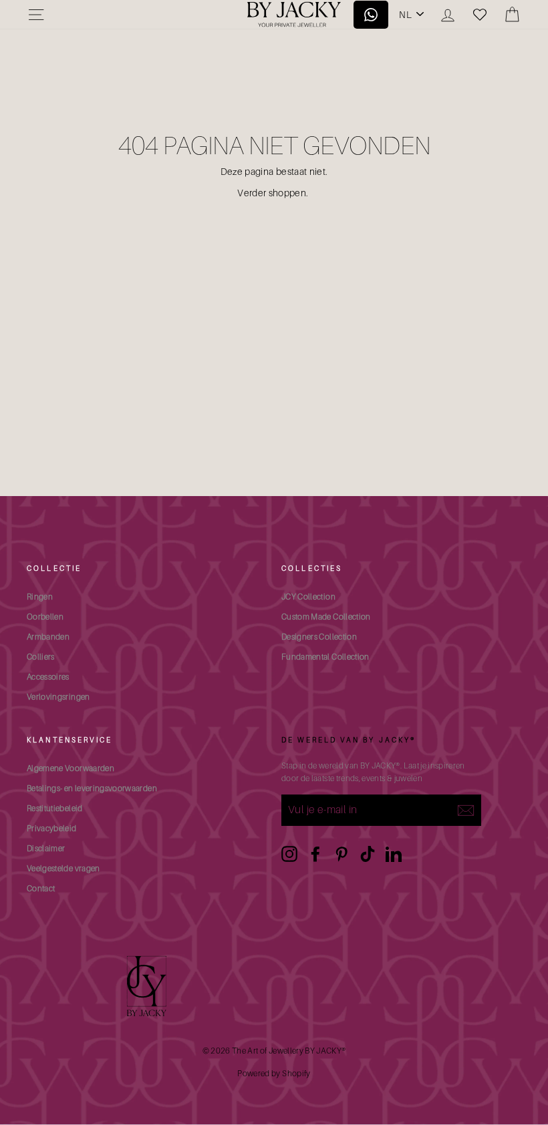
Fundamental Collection (325, 657)
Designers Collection (319, 637)
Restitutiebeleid (55, 808)
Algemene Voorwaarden (70, 768)
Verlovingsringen (58, 697)
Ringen (40, 597)
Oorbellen (45, 617)
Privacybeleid (52, 828)
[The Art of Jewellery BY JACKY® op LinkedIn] (394, 854)
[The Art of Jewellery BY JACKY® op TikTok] (368, 854)
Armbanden (48, 637)
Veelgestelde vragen (63, 868)
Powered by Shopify (273, 1073)
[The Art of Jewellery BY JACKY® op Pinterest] (341, 854)
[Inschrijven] (465, 810)
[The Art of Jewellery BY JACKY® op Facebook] (315, 854)
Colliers (41, 657)
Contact (41, 888)
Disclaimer (46, 848)
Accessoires (48, 677)
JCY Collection (308, 597)
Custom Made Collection (326, 617)
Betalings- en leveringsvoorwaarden (92, 788)
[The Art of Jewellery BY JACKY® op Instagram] (289, 854)
